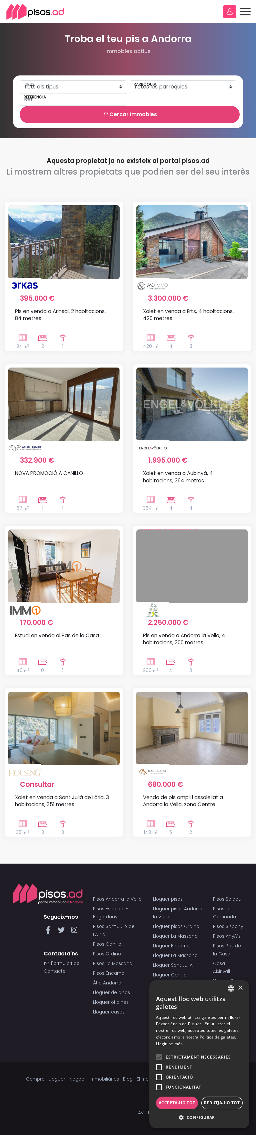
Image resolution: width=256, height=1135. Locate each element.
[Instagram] (74, 932)
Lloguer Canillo (170, 975)
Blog (128, 1079)
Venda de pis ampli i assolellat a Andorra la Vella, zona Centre (183, 801)
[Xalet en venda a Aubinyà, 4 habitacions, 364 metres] (192, 404)
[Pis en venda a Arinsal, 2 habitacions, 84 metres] (64, 242)
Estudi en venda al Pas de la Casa (57, 635)
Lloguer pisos (168, 899)
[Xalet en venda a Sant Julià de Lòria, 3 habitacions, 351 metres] (64, 728)
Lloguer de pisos (111, 992)
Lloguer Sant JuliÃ (173, 965)
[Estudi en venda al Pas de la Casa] (64, 566)
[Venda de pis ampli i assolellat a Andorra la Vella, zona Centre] (192, 728)
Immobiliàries (104, 1079)
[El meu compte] (229, 11)
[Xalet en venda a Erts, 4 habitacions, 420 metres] (192, 242)
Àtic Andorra (107, 983)
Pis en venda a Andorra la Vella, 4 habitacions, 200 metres (184, 639)
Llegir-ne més (169, 1044)
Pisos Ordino (107, 954)
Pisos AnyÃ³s (227, 936)
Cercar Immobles (132, 114)
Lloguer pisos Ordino (176, 926)
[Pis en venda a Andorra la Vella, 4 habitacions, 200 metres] (192, 566)
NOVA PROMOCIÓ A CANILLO (49, 473)
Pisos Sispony (228, 926)
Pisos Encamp (108, 973)
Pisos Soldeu (227, 899)
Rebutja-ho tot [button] (222, 1103)
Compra (35, 1079)
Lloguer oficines (111, 1002)
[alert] (199, 1054)
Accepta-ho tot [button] (177, 1103)
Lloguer (57, 1079)
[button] (199, 1118)
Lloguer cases (109, 1012)
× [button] (240, 987)
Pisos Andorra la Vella (117, 899)
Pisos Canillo (107, 944)
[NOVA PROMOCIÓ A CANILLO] (64, 404)
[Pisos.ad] (48, 893)
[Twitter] (62, 932)
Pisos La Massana (112, 963)
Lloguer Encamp (171, 946)
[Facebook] (49, 932)
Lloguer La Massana (175, 936)
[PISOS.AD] (35, 11)
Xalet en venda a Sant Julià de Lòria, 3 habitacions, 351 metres (62, 801)
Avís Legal (149, 1113)
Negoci (77, 1079)
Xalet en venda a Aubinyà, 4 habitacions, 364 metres (178, 477)
